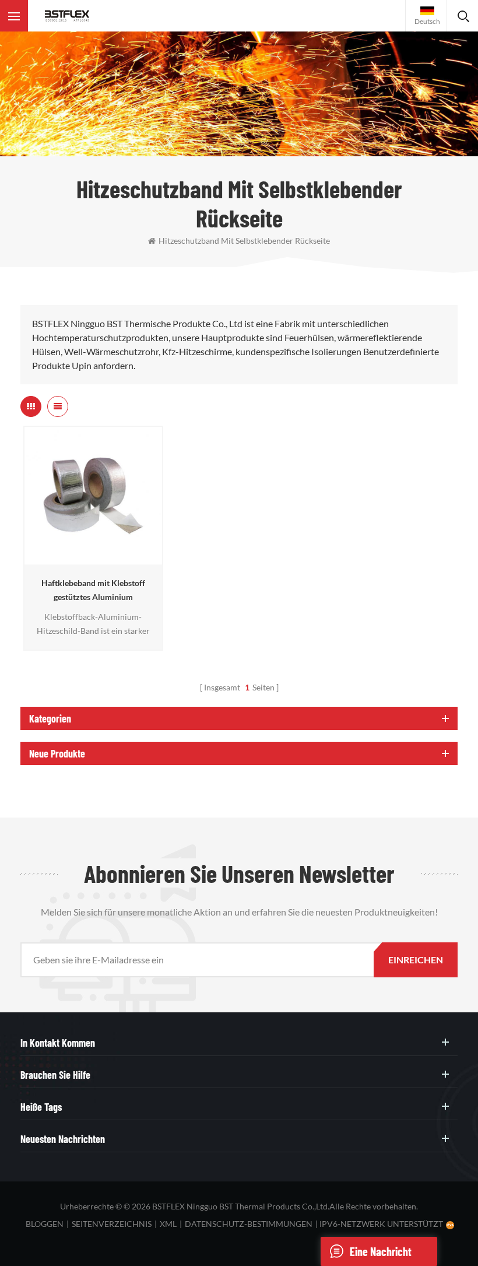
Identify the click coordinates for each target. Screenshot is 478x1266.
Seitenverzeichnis (112, 1224)
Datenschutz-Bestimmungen (248, 1224)
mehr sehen (90, 559)
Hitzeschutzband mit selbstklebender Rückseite (244, 241)
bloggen (45, 1224)
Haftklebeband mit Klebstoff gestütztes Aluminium (93, 590)
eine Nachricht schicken (381, 1255)
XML (168, 1224)
